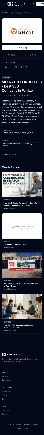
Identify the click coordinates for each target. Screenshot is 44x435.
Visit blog (20, 48)
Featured (5, 372)
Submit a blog (7, 391)
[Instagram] (16, 67)
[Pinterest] (27, 67)
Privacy (19, 428)
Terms (26, 428)
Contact (5, 414)
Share (34, 55)
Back (6, 13)
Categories (6, 380)
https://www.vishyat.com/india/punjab (18, 133)
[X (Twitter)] (6, 67)
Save (13, 55)
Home (12, 13)
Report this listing (10, 154)
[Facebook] (11, 67)
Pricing (4, 395)
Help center (6, 410)
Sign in (31, 4)
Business (29, 13)
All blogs (5, 376)
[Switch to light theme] (24, 3)
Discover (19, 13)
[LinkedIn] (21, 67)
